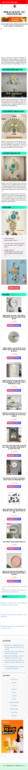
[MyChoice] (14, 6)
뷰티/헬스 (14, 692)
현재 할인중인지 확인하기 (14, 325)
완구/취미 (14, 699)
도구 (14, 686)
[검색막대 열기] (2, 6)
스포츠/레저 (14, 695)
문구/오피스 (14, 689)
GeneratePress (20, 767)
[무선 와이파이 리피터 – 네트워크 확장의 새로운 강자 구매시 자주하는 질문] (14, 611)
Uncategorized (14, 679)
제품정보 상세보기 (14, 288)
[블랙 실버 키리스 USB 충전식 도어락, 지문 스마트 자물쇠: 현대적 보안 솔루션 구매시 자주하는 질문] (14, 600)
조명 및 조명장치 (14, 705)
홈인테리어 (14, 715)
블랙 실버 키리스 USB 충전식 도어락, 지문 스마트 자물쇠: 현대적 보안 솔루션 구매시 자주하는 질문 (14, 647)
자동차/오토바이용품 (14, 702)
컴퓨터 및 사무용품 (14, 709)
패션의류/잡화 (14, 712)
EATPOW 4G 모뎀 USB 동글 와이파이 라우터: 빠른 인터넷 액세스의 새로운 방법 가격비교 (14, 662)
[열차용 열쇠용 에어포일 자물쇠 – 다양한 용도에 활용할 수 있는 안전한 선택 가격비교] (14, 623)
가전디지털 (14, 682)
